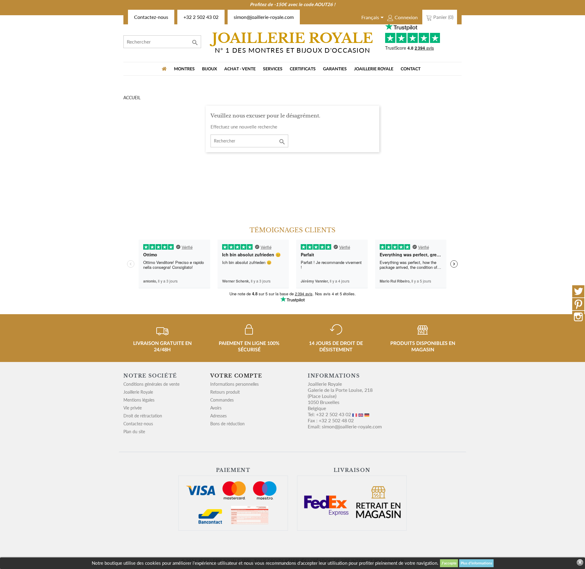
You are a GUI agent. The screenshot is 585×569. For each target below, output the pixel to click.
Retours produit (225, 392)
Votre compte (236, 376)
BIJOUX (209, 69)
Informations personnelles (234, 384)
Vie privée (132, 407)
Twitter (578, 291)
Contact (410, 69)
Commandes (222, 399)
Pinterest (578, 304)
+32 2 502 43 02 (200, 17)
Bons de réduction (227, 423)
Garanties (335, 69)
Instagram (578, 317)
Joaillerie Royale (373, 69)
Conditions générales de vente (151, 384)
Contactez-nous (151, 17)
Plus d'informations (476, 563)
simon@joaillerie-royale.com (264, 17)
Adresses (218, 415)
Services (272, 69)
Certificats (303, 69)
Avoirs (216, 407)
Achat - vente (240, 69)
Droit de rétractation (142, 415)
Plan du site (134, 431)
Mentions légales (138, 399)
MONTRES (184, 69)
